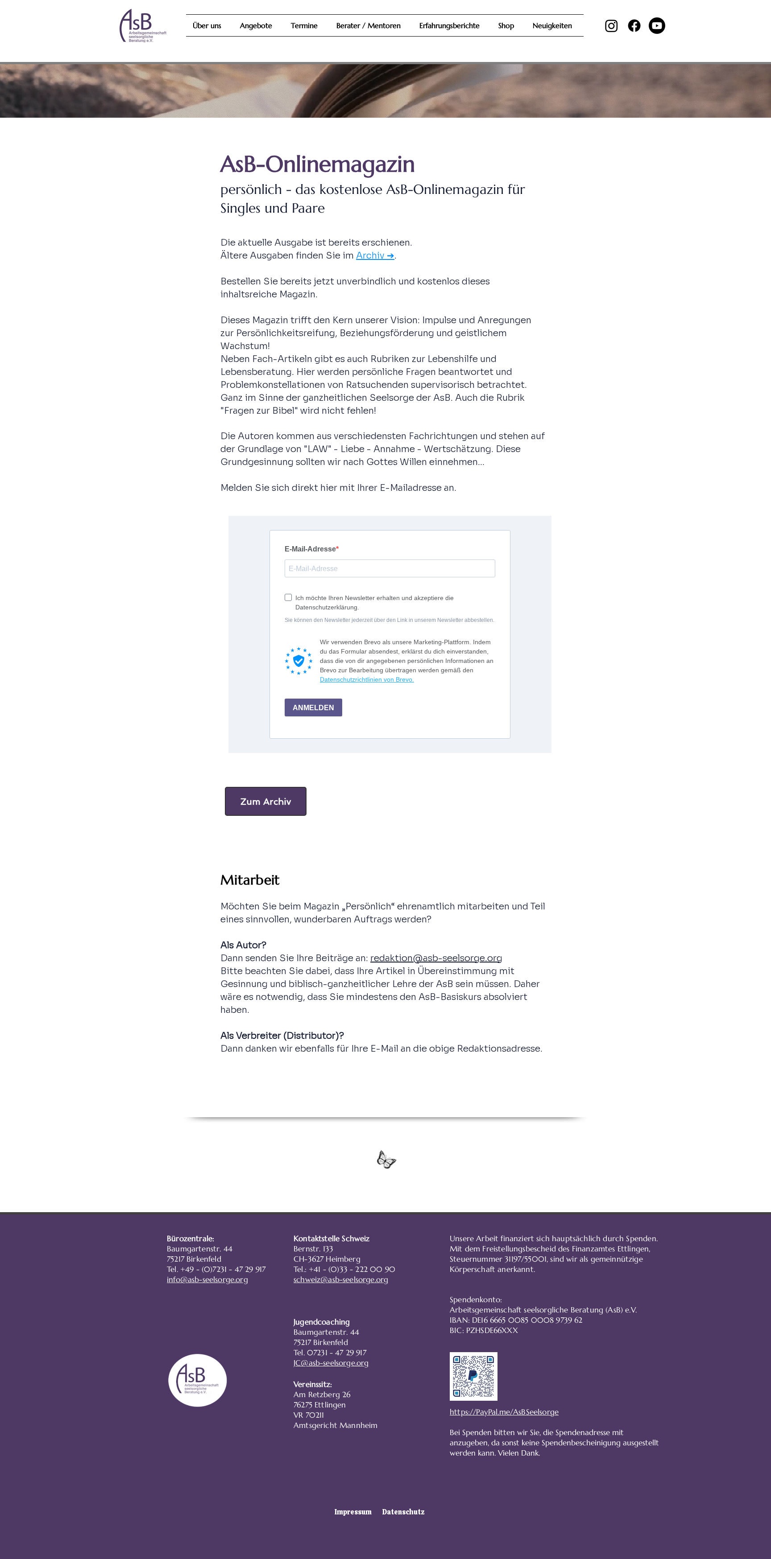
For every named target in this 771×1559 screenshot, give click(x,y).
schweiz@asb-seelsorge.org (341, 1279)
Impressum (353, 1512)
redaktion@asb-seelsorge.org (436, 958)
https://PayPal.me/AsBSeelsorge (504, 1412)
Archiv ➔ (375, 255)
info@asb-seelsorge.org (207, 1279)
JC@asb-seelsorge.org (331, 1363)
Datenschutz (403, 1512)
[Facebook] (634, 25)
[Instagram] (611, 25)
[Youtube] (657, 25)
